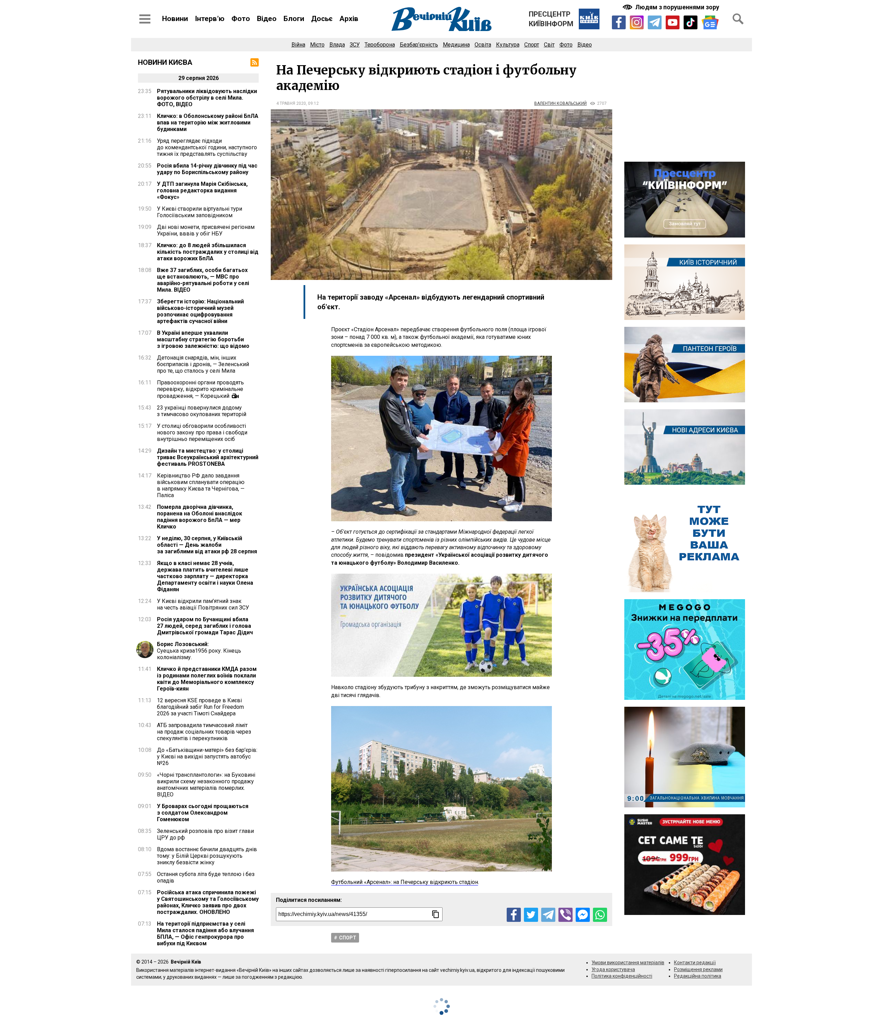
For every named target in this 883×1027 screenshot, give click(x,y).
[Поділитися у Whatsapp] (600, 915)
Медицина (456, 44)
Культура (507, 44)
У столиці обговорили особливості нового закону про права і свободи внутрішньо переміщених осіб (202, 432)
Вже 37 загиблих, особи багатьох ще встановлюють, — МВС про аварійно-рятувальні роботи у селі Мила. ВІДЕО (203, 280)
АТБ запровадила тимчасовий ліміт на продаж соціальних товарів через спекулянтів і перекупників (204, 732)
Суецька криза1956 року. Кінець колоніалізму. (199, 651)
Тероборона (380, 44)
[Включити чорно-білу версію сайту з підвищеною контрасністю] (671, 7)
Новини (175, 18)
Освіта (483, 44)
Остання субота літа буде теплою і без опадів (206, 877)
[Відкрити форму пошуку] (738, 19)
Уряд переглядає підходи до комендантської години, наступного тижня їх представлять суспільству (207, 147)
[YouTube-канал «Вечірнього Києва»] (672, 22)
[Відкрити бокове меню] (145, 19)
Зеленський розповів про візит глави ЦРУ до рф (205, 834)
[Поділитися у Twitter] (531, 915)
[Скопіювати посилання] (435, 914)
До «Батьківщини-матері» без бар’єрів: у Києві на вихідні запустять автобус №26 (207, 756)
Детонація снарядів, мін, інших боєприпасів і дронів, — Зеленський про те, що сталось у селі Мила (203, 364)
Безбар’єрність (419, 44)
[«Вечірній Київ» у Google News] (710, 23)
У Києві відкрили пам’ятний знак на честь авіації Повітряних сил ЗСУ (203, 604)
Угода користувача (613, 969)
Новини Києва (165, 62)
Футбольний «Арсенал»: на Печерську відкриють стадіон (404, 882)
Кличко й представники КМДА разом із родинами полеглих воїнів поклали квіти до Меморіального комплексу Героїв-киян (207, 679)
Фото (240, 18)
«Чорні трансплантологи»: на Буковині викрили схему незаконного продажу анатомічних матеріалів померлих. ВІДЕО (206, 785)
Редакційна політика (697, 976)
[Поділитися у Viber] (565, 915)
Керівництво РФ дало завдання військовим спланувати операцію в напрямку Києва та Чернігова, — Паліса (201, 485)
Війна (298, 44)
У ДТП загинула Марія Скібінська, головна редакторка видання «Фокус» (202, 190)
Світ (549, 44)
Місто (317, 44)
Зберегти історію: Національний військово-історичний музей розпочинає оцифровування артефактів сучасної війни (200, 311)
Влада (337, 44)
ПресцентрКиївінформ (551, 19)
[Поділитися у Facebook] (514, 915)
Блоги (294, 18)
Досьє (322, 18)
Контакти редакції (695, 962)
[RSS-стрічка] (254, 62)
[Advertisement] (684, 106)
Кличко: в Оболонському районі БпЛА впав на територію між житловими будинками (207, 122)
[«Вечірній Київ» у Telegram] (655, 22)
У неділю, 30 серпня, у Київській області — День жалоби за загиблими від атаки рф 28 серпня (207, 545)
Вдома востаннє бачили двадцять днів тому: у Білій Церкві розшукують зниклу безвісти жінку (207, 856)
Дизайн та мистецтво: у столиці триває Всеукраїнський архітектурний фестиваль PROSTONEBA (207, 457)
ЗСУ (355, 44)
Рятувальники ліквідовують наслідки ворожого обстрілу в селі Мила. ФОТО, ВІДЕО (207, 98)
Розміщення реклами (698, 969)
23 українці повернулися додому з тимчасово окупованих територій (201, 410)
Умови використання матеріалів (628, 962)
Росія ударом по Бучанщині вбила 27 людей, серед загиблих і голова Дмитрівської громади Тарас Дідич (205, 626)
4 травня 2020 (291, 103)
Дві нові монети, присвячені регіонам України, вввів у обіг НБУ (206, 230)
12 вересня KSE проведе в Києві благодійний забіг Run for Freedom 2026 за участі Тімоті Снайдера (200, 707)
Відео (267, 18)
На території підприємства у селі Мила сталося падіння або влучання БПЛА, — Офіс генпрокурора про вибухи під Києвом (205, 933)
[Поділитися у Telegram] (548, 915)
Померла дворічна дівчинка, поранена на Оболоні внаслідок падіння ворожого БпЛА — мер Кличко (199, 517)
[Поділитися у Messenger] (583, 915)
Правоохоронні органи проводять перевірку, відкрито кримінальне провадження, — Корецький (200, 389)
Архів (348, 18)
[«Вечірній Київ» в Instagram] (637, 22)
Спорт (531, 44)
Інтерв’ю (210, 18)
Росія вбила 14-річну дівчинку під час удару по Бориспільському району (207, 168)
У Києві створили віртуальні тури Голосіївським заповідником (199, 212)
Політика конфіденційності (622, 976)
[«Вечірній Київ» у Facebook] (619, 22)
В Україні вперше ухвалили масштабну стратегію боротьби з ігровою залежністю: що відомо (203, 339)
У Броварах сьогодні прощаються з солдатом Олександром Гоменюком (202, 813)
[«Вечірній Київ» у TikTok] (690, 22)
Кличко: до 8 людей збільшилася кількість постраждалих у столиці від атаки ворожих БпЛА (207, 252)
